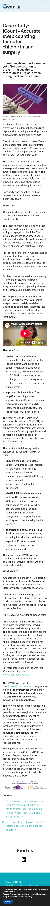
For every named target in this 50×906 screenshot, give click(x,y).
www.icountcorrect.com (16, 674)
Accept (7, 902)
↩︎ (22, 816)
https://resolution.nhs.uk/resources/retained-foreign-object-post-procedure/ (25, 826)
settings (29, 896)
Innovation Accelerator (20, 686)
